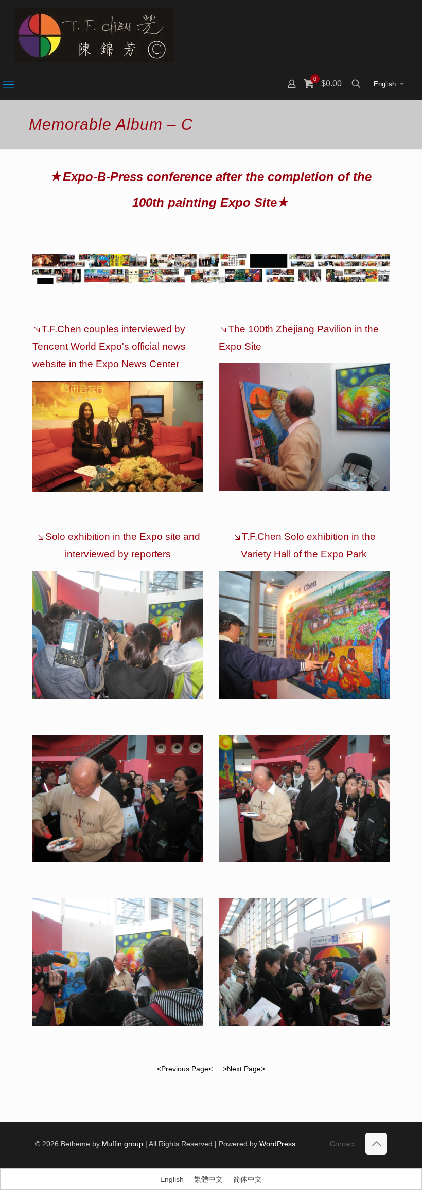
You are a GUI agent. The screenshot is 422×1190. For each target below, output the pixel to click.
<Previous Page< (185, 1069)
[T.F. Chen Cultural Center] (94, 35)
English (385, 84)
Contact (342, 1144)
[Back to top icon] (376, 1144)
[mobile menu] (8, 85)
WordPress (277, 1144)
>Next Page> (244, 1069)
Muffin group (122, 1144)
